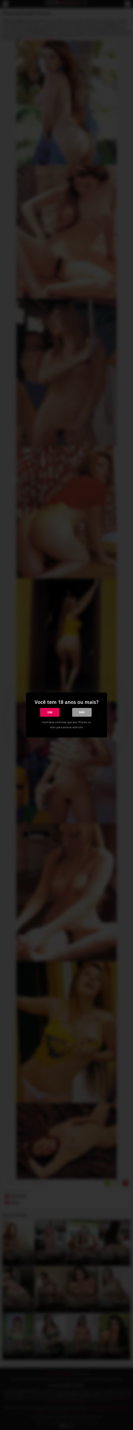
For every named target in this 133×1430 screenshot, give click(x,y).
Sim (49, 712)
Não (82, 712)
